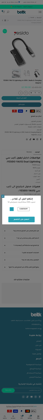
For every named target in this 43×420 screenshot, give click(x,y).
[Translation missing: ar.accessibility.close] (2, 196)
